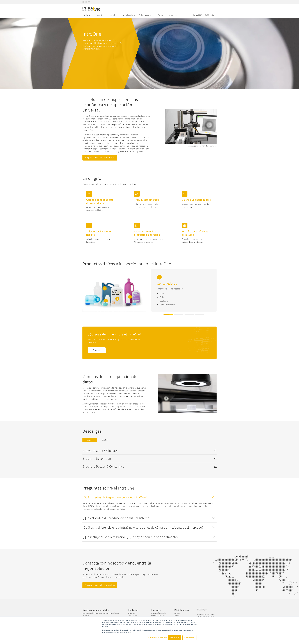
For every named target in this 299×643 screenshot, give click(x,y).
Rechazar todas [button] (189, 638)
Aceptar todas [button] (174, 638)
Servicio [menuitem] (176, 615)
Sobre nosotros (145, 15)
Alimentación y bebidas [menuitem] (158, 613)
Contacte (173, 15)
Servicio (113, 15)
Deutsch (105, 440)
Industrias (101, 15)
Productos (86, 15)
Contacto (97, 350)
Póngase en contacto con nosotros (100, 157)
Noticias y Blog (129, 15)
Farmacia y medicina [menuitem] (158, 615)
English (90, 440)
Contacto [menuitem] (177, 613)
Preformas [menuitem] (131, 613)
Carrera (161, 15)
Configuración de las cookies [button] (157, 638)
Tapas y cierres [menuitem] (132, 615)
